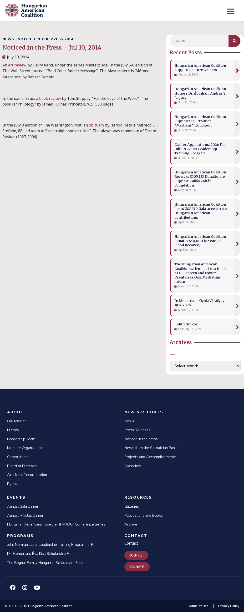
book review (50, 98)
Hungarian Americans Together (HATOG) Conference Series (56, 524)
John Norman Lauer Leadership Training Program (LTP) (51, 544)
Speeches (132, 466)
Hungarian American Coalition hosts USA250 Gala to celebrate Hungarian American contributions (200, 211)
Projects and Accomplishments (150, 457)
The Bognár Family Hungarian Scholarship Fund (45, 562)
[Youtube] (36, 587)
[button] (230, 11)
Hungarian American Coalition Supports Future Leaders (200, 67)
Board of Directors (22, 466)
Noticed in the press (141, 439)
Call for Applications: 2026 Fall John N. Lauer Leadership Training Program (199, 148)
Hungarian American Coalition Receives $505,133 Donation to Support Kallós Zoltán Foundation (200, 178)
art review (17, 65)
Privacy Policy (228, 606)
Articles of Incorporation (27, 474)
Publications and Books (143, 515)
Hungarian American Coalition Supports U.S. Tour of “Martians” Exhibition (200, 121)
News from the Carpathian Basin (151, 447)
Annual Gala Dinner (22, 506)
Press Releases (137, 430)
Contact (135, 535)
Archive (130, 524)
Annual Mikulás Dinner (25, 515)
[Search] (234, 41)
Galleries (131, 506)
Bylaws (13, 483)
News (129, 421)
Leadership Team (21, 439)
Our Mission (16, 421)
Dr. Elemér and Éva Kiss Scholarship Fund (41, 553)
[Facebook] (12, 587)
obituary (96, 125)
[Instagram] (24, 587)
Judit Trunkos (186, 324)
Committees (17, 457)
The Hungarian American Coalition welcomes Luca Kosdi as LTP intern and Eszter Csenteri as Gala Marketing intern (200, 273)
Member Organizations (26, 447)
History (13, 430)
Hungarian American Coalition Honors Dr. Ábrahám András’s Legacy (200, 93)
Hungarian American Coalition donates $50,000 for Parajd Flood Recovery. (200, 240)
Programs (20, 535)
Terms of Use (198, 606)
